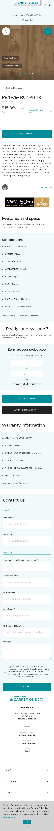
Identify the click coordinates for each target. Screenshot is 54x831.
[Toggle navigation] (3, 5)
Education (11, 793)
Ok (27, 822)
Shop (8, 770)
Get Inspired (12, 781)
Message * (7, 642)
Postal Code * (9, 609)
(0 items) (49, 5)
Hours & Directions (27, 719)
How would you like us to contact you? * (20, 560)
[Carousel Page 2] (25, 74)
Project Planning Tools (35, 111)
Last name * (8, 534)
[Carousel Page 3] (29, 74)
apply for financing (25, 410)
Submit (27, 687)
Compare (44, 187)
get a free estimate (25, 399)
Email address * (9, 592)
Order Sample (25, 134)
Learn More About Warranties (15, 483)
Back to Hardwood (14, 88)
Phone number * (10, 576)
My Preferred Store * (12, 626)
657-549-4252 (27, 20)
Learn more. (9, 817)
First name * (8, 518)
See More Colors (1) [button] (12, 66)
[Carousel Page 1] (22, 74)
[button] (40, 5)
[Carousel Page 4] (32, 74)
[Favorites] (44, 5)
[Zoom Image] (6, 31)
